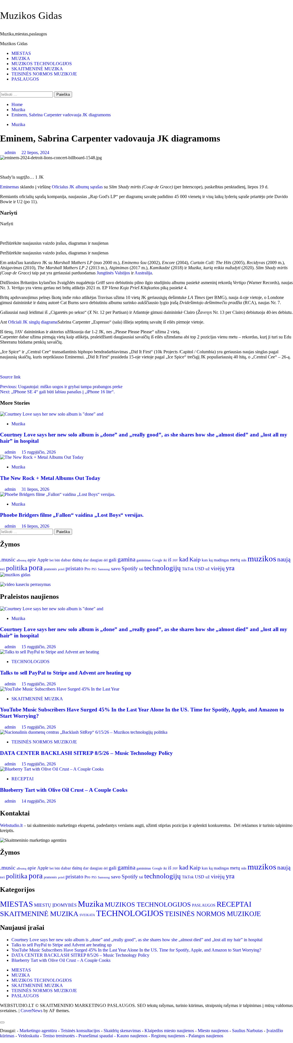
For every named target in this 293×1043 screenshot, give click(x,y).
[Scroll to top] (1, 1015)
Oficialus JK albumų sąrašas (77, 186)
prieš (61, 569)
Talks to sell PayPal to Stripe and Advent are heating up (65, 673)
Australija (143, 272)
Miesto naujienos (213, 1030)
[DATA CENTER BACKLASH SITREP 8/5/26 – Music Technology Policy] (83, 732)
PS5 (94, 569)
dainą (77, 559)
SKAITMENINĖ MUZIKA (37, 68)
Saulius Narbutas (247, 1030)
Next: (57, 391)
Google (157, 560)
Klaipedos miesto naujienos (169, 1030)
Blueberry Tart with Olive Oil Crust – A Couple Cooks (63, 790)
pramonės (50, 569)
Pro (87, 569)
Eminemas (9, 186)
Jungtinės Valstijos (113, 272)
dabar (66, 560)
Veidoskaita (28, 1035)
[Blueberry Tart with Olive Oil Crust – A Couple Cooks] (52, 769)
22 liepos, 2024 (35, 152)
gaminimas (143, 560)
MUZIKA (20, 58)
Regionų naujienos (168, 1035)
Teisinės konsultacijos (80, 1030)
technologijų (162, 568)
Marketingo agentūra (38, 1030)
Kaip (195, 559)
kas (205, 560)
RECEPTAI (22, 778)
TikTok (188, 569)
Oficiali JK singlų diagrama (33, 322)
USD (199, 568)
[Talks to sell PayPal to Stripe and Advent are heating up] (49, 651)
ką (211, 560)
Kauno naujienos (132, 1035)
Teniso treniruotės (59, 1035)
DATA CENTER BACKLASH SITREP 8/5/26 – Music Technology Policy (86, 753)
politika (16, 568)
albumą (21, 560)
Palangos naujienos (206, 1035)
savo (115, 568)
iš (169, 560)
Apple (42, 559)
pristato (74, 568)
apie (31, 560)
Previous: (61, 386)
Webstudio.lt (11, 825)
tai (141, 569)
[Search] (1, 88)
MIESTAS (21, 53)
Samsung (104, 569)
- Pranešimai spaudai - (96, 1035)
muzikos (262, 558)
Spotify (130, 568)
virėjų (218, 568)
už (207, 569)
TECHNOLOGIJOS (30, 661)
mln (243, 560)
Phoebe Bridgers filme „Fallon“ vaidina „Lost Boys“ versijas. (72, 515)
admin (11, 152)
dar (86, 560)
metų (235, 560)
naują (283, 559)
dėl (106, 560)
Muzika (18, 124)
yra (230, 568)
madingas (221, 560)
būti (57, 560)
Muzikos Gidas (31, 15)
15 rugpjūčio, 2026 (38, 452)
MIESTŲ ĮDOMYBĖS (55, 905)
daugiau (96, 560)
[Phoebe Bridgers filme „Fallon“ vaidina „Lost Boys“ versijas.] (57, 494)
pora (36, 567)
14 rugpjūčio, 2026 (38, 801)
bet (52, 560)
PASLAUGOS (25, 79)
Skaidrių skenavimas (122, 1030)
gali (112, 560)
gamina (126, 559)
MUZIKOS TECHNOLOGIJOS (41, 63)
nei (2, 569)
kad (183, 559)
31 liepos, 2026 (35, 489)
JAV (175, 560)
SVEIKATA (87, 915)
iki (165, 560)
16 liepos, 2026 (35, 526)
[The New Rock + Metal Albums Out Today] (42, 457)
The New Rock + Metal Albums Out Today (50, 478)
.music (7, 560)
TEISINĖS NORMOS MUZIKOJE (44, 73)
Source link (10, 376)
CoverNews (31, 1010)
